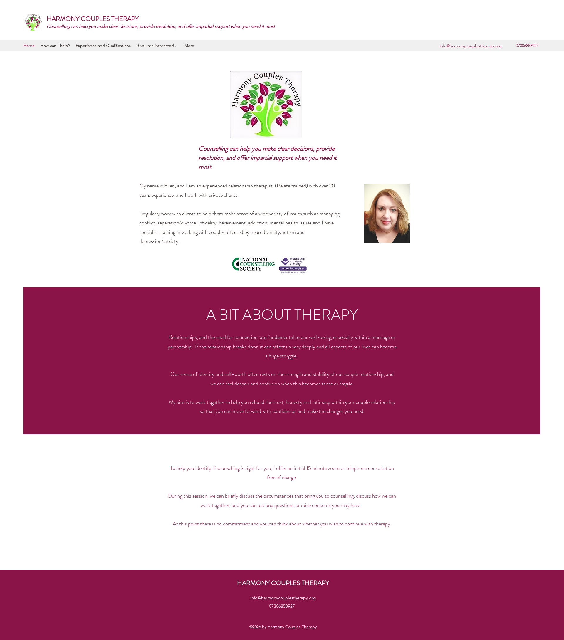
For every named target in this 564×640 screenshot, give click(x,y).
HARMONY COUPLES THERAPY (93, 18)
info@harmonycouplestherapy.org (471, 45)
